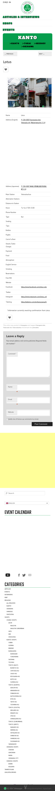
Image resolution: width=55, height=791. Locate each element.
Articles (8, 589)
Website (11, 412)
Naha (10, 755)
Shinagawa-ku (15, 719)
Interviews (9, 594)
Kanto (14, 43)
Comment (12, 354)
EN (10, 2)
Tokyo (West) (13, 724)
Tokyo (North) (14, 685)
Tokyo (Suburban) (15, 721)
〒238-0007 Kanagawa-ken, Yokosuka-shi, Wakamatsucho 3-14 (33, 121)
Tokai (26, 43)
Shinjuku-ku (14, 738)
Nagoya (13, 626)
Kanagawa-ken (40, 325)
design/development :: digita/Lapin (39, 788)
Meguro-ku (14, 710)
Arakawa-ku (14, 690)
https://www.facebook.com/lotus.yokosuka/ (34, 287)
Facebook (19, 575)
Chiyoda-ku (14, 671)
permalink (35, 327)
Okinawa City (13, 758)
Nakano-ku (14, 727)
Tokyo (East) (13, 665)
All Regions (11, 603)
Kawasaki (13, 654)
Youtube (8, 575)
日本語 (5, 2)
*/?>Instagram (14, 575)
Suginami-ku (15, 741)
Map (6, 597)
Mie (9, 634)
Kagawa (11, 767)
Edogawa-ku (15, 676)
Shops (7, 23)
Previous (8, 54)
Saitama (11, 659)
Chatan (11, 750)
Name (12, 387)
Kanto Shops (11, 640)
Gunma (11, 645)
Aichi (10, 623)
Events (8, 29)
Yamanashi (12, 744)
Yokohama (14, 657)
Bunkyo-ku (14, 668)
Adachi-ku (14, 688)
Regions (8, 600)
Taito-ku (13, 702)
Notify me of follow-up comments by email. (23, 419)
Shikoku (40, 43)
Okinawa (27, 46)
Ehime (10, 764)
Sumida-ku (14, 682)
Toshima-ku (14, 704)
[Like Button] (6, 69)
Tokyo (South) (14, 707)
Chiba (10, 642)
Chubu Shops (12, 620)
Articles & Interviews (21, 17)
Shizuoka (10, 614)
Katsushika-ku (15, 696)
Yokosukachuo (17, 327)
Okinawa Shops (12, 747)
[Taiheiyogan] (27, 7)
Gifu (10, 631)
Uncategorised (10, 772)
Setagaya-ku (15, 733)
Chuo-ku (13, 673)
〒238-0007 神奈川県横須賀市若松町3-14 (34, 187)
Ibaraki (11, 648)
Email (12, 400)
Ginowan (11, 752)
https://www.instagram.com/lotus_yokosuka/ (34, 297)
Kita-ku (13, 699)
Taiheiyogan (9, 769)
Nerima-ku (14, 730)
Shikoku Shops (12, 761)
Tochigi (11, 662)
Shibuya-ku (14, 736)
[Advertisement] (27, 460)
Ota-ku (12, 716)
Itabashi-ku (14, 693)
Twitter (24, 575)
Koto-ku (13, 679)
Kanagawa (24, 325)
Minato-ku (14, 713)
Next (42, 54)
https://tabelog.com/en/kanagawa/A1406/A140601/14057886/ (34, 302)
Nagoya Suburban (17, 628)
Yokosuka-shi (7, 327)
